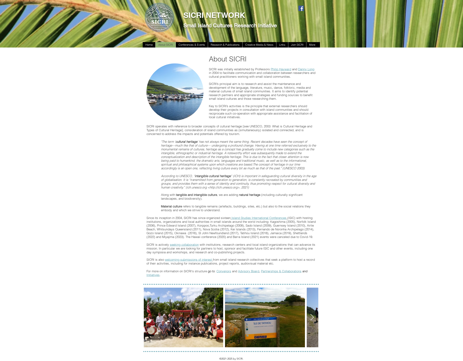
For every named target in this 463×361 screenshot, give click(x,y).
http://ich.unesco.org (223, 187)
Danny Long (306, 69)
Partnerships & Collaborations (281, 271)
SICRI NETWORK (214, 15)
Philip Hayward (281, 69)
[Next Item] (312, 317)
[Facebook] (301, 8)
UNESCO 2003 (293, 168)
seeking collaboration (184, 244)
